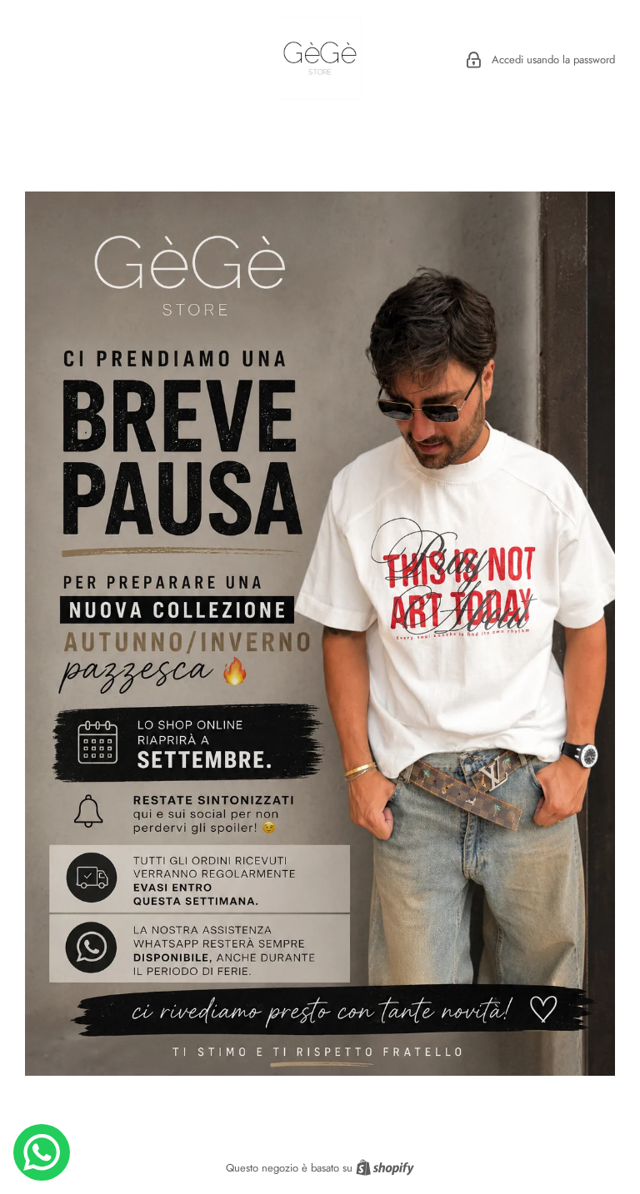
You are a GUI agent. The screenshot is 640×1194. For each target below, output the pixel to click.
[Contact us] (41, 1152)
